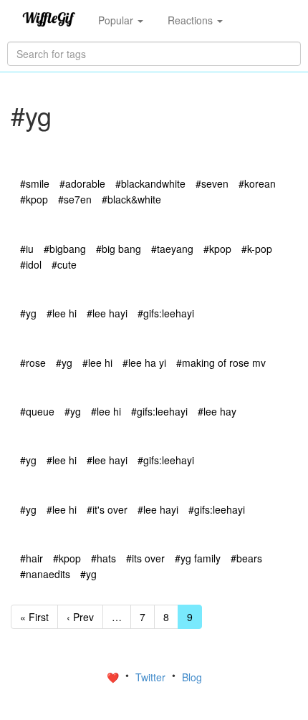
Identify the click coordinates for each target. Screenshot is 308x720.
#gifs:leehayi (166, 313)
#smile (34, 183)
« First (34, 617)
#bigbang (65, 248)
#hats (103, 558)
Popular (117, 20)
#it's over (107, 509)
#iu (27, 248)
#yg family (198, 558)
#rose (33, 362)
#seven (212, 183)
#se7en (75, 199)
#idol (31, 264)
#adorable (82, 183)
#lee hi (62, 313)
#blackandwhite (150, 183)
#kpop (34, 199)
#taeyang (172, 248)
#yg (28, 313)
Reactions (192, 20)
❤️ (114, 677)
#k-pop (256, 248)
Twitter (151, 677)
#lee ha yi (144, 362)
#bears (246, 558)
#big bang (118, 248)
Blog (192, 677)
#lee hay (217, 411)
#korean (257, 183)
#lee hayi (107, 313)
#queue (37, 411)
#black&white (131, 199)
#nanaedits (45, 574)
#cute (64, 264)
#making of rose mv (221, 362)
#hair (31, 558)
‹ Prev (80, 617)
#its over (145, 558)
